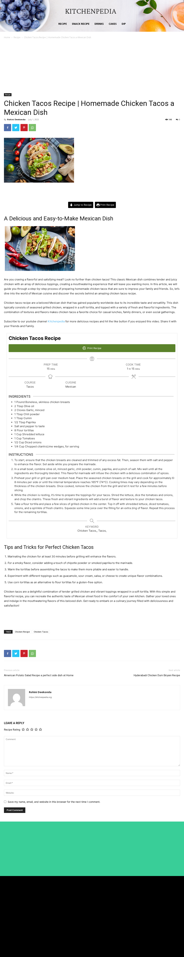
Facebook (161, 900)
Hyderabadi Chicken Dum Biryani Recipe (157, 675)
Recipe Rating (12, 729)
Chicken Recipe (22, 631)
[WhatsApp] (32, 127)
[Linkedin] (152, 907)
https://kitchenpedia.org (40, 697)
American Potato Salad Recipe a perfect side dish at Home (38, 675)
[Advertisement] (92, 66)
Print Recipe (107, 204)
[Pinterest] (24, 127)
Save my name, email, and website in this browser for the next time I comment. (54, 801)
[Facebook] (7, 127)
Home (7, 37)
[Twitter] (15, 127)
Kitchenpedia (56, 321)
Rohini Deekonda (16, 119)
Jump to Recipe (82, 204)
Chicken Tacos (41, 631)
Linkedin (161, 907)
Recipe (17, 37)
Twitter (160, 914)
